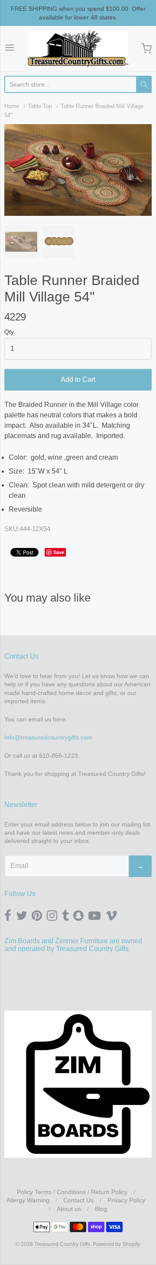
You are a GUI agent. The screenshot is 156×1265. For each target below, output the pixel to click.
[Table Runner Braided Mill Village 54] (59, 242)
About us (69, 1208)
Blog (101, 1208)
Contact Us (78, 1200)
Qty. (9, 332)
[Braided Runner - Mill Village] (21, 242)
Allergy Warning (27, 1200)
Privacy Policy (126, 1200)
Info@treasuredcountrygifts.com (48, 737)
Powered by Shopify (116, 1244)
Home (11, 106)
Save (58, 552)
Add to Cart (78, 379)
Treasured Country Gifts (62, 1244)
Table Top (40, 106)
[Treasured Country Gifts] (78, 48)
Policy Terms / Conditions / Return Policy (72, 1191)
